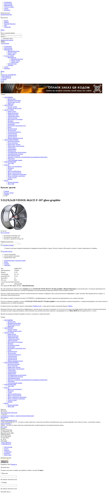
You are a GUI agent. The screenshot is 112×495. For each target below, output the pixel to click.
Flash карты (11, 158)
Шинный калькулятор (14, 100)
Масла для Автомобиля (15, 166)
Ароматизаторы (12, 135)
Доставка (10, 65)
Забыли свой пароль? (7, 40)
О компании (8, 2)
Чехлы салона (12, 130)
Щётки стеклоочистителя (15, 138)
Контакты (7, 10)
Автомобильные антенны (15, 154)
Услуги (6, 448)
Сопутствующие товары (15, 160)
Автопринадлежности (14, 132)
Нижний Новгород (6, 14)
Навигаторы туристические (16, 146)
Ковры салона (12, 111)
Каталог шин (11, 99)
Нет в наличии (5, 232)
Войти (3, 30)
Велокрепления (12, 128)
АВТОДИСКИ (8, 105)
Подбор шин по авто (14, 102)
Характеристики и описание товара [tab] (15, 260)
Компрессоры (12, 150)
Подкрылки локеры (13, 122)
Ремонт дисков (12, 52)
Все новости (4, 417)
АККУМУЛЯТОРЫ (10, 161)
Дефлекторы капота (14, 116)
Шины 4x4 (11, 103)
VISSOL (70, 306)
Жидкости (11, 168)
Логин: (3, 34)
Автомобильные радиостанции (17, 152)
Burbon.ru (14, 464)
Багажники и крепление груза (17, 125)
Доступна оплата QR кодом (9, 412)
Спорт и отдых (12, 177)
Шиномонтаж (8, 5)
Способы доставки (8, 245)
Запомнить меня (8, 38)
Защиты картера (12, 117)
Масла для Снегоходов (14, 172)
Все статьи (4, 427)
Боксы (9, 127)
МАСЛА (6, 165)
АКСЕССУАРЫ (9, 110)
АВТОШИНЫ (8, 97)
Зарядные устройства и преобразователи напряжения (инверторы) (27, 157)
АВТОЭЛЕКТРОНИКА (11, 139)
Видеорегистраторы (14, 141)
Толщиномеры (12, 149)
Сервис (10, 169)
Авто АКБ (11, 163)
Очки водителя (12, 133)
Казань (6, 20)
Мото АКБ (11, 184)
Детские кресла (12, 136)
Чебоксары (7, 27)
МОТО (6, 180)
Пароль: (3, 36)
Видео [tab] (6, 262)
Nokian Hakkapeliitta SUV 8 (9, 420)
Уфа (5, 25)
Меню (2, 71)
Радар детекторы (13, 143)
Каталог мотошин (13, 182)
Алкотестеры (11, 147)
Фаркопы (10, 121)
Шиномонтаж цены (13, 51)
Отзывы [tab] (6, 263)
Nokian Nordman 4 (6, 423)
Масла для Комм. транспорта (16, 176)
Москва (6, 22)
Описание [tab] (7, 265)
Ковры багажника (13, 113)
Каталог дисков (12, 106)
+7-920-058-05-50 (6, 78)
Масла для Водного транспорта (17, 174)
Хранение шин (12, 63)
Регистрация (5, 43)
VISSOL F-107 (37, 306)
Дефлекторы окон (13, 114)
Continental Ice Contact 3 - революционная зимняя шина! (17, 416)
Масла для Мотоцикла (14, 171)
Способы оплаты (7, 251)
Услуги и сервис (9, 7)
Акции (6, 8)
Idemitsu (10, 179)
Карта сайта (7, 455)
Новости (6, 450)
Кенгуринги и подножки (15, 119)
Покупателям (8, 3)
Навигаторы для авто (14, 144)
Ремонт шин (11, 54)
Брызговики (11, 124)
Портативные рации (14, 155)
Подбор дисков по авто (15, 108)
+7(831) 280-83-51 (6, 76)
